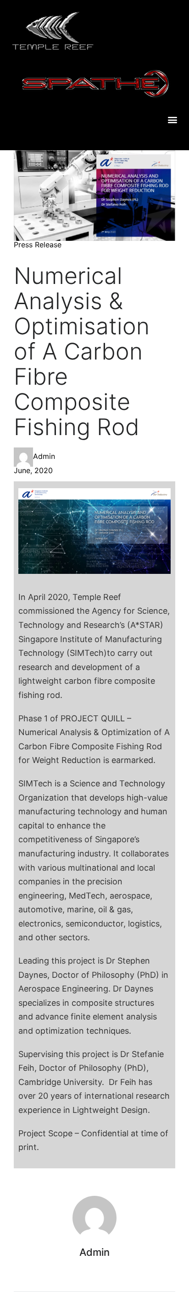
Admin (44, 456)
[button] (172, 119)
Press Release (37, 244)
